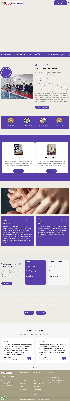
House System (54, 276)
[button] (33, 367)
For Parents (28, 313)
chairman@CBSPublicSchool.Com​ (44, 80)
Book (51, 271)
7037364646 (40, 76)
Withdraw (29, 276)
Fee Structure (31, 271)
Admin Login (10, 126)
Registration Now (41, 107)
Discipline (40, 313)
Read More (18, 171)
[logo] (13, 3)
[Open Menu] (68, 3)
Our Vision (6, 223)
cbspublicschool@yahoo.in (45, 78)
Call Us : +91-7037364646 (60, 2)
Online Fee (59, 126)
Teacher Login (27, 126)
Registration (30, 266)
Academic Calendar (56, 261)
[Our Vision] (5, 220)
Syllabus (52, 266)
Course (29, 261)
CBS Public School (7, 376)
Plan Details (6, 283)
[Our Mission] (40, 220)
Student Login (43, 126)
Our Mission (42, 223)
